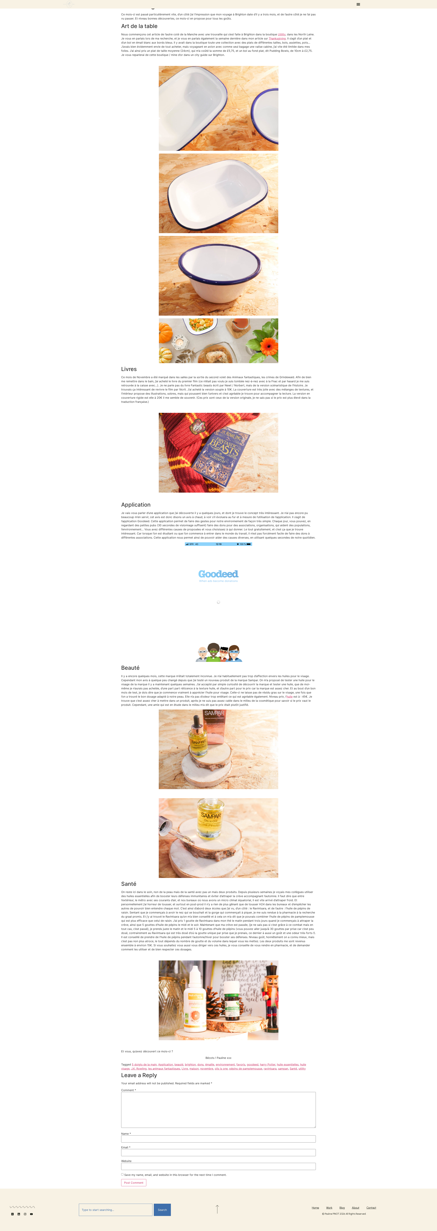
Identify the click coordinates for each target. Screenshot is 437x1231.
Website (126, 1161)
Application (165, 1064)
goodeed (252, 1064)
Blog (342, 1207)
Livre (185, 1068)
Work (329, 1207)
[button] (358, 4)
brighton (190, 1064)
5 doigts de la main (144, 1064)
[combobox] (115, 1210)
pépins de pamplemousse (245, 1068)
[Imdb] (12, 1214)
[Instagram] (25, 1214)
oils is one (221, 1068)
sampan (283, 1068)
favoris (240, 1064)
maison (194, 1068)
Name (126, 1133)
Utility (281, 34)
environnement (225, 1064)
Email (125, 1147)
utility (302, 1068)
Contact (371, 1207)
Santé (293, 1068)
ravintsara (270, 1068)
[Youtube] (31, 1214)
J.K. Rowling (139, 1068)
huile (290, 696)
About (355, 1207)
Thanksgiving (277, 38)
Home (315, 1207)
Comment (128, 1090)
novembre (206, 1068)
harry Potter (267, 1064)
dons (200, 1064)
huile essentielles (288, 1064)
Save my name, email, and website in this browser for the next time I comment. (175, 1174)
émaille (209, 1064)
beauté (178, 1064)
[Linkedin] (19, 1214)
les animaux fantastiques (164, 1068)
